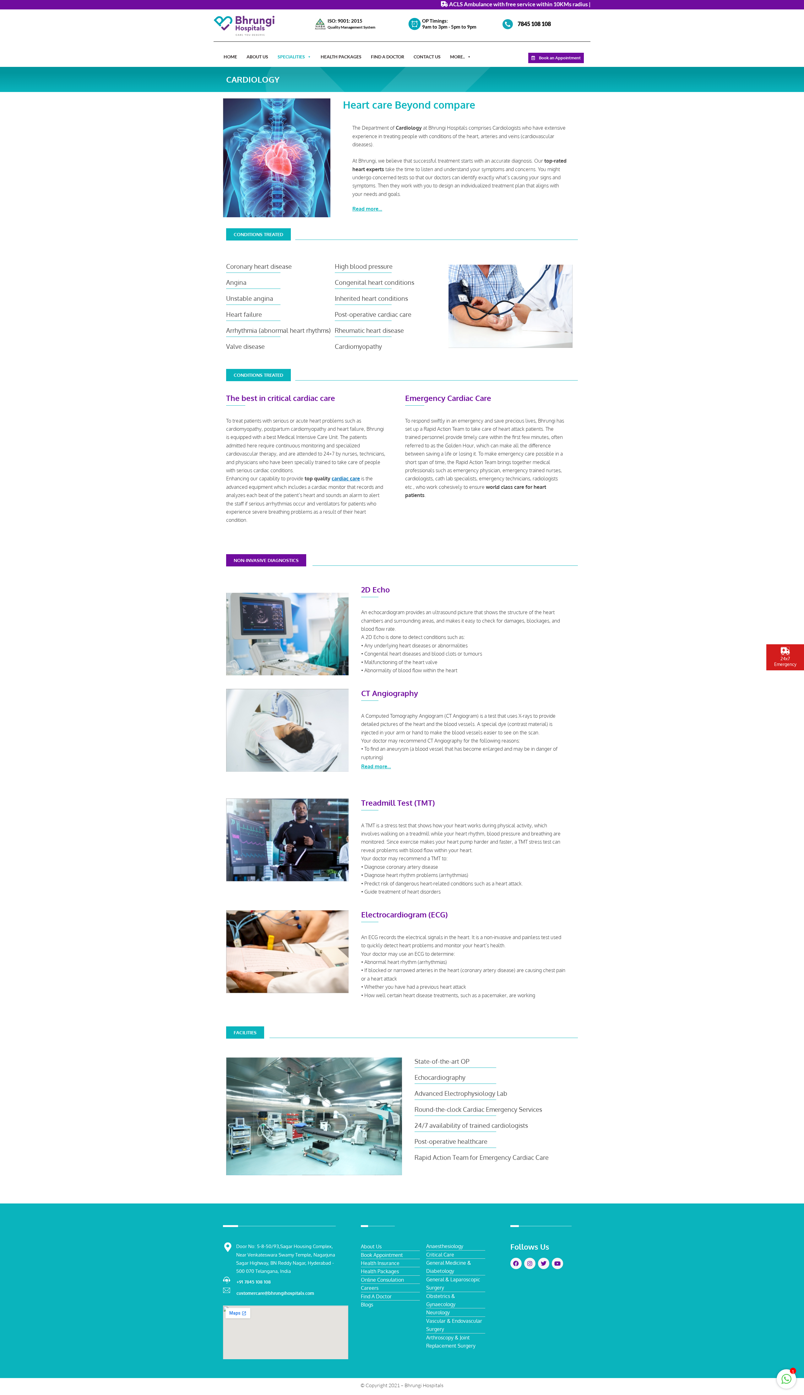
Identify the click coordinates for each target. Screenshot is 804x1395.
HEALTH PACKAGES (341, 56)
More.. (457, 56)
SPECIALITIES (291, 56)
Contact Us (427, 56)
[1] (786, 1382)
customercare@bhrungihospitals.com (275, 1293)
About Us (257, 56)
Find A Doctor (387, 56)
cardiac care (346, 478)
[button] (466, 209)
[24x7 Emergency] (785, 651)
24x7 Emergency (785, 661)
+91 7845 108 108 (253, 1281)
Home (230, 56)
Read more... (367, 209)
